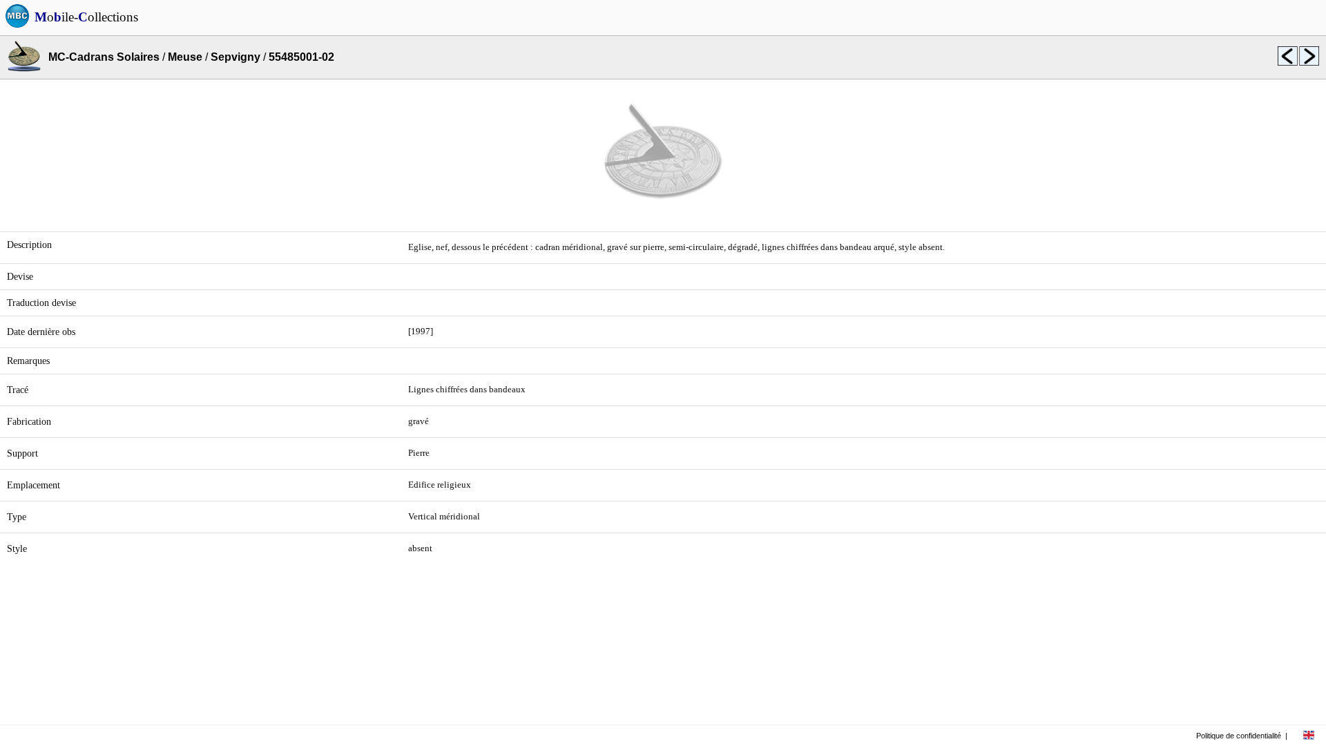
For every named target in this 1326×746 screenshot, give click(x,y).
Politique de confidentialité (1238, 735)
